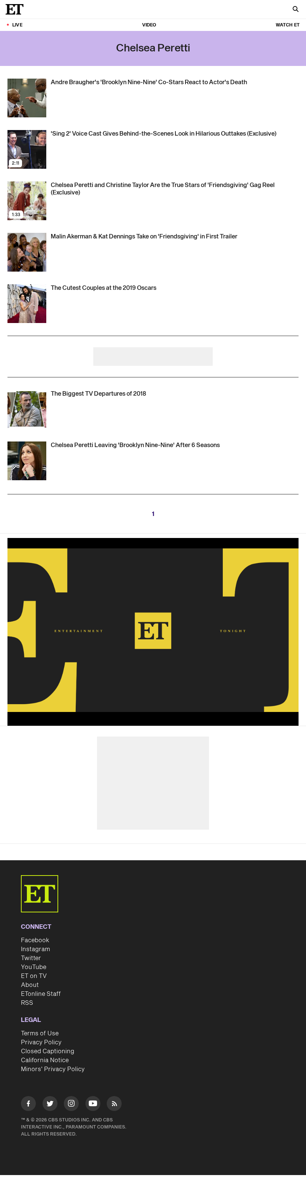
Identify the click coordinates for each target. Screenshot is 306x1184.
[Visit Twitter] (50, 1105)
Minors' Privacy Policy (53, 1069)
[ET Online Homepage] (17, 9)
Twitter (31, 958)
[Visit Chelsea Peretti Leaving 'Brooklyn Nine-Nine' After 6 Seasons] (26, 460)
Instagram (35, 949)
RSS (27, 1002)
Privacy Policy (41, 1042)
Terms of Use (40, 1033)
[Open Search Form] (296, 10)
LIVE (17, 25)
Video (149, 25)
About (30, 985)
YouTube (33, 967)
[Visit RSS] (114, 1105)
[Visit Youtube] (92, 1103)
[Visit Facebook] (28, 1105)
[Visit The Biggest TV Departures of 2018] (26, 409)
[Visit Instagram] (71, 1105)
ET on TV (34, 976)
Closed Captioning (47, 1051)
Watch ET (288, 25)
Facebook (35, 940)
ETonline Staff (41, 994)
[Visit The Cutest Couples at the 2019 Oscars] (26, 303)
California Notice (45, 1060)
